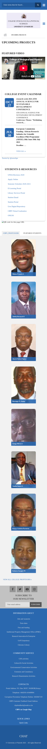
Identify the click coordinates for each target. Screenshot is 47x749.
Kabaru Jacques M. (19, 571)
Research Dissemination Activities (23, 676)
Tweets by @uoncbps (10, 158)
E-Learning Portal (14, 188)
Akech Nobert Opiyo (19, 359)
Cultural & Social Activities (23, 663)
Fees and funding (24, 628)
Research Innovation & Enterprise (23, 636)
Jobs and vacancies (23, 619)
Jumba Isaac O (17, 486)
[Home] (23, 15)
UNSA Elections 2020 (16, 175)
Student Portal (13, 202)
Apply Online (13, 179)
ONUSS (11, 215)
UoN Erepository (24, 641)
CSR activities (23, 659)
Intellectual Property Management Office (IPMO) (24, 632)
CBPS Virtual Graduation (17, 211)
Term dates (23, 623)
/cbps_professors (11, 233)
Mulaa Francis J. (18, 274)
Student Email (13, 197)
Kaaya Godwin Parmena (20, 528)
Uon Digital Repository (16, 206)
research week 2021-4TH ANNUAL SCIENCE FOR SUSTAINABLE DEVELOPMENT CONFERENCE (27, 104)
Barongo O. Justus (18, 401)
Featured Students (32, 233)
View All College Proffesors (16, 579)
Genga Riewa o (17, 444)
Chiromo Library (24, 645)
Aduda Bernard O (18, 316)
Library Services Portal (16, 193)
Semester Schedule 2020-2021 (19, 184)
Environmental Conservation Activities (23, 667)
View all (20, 151)
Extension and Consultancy (23, 672)
